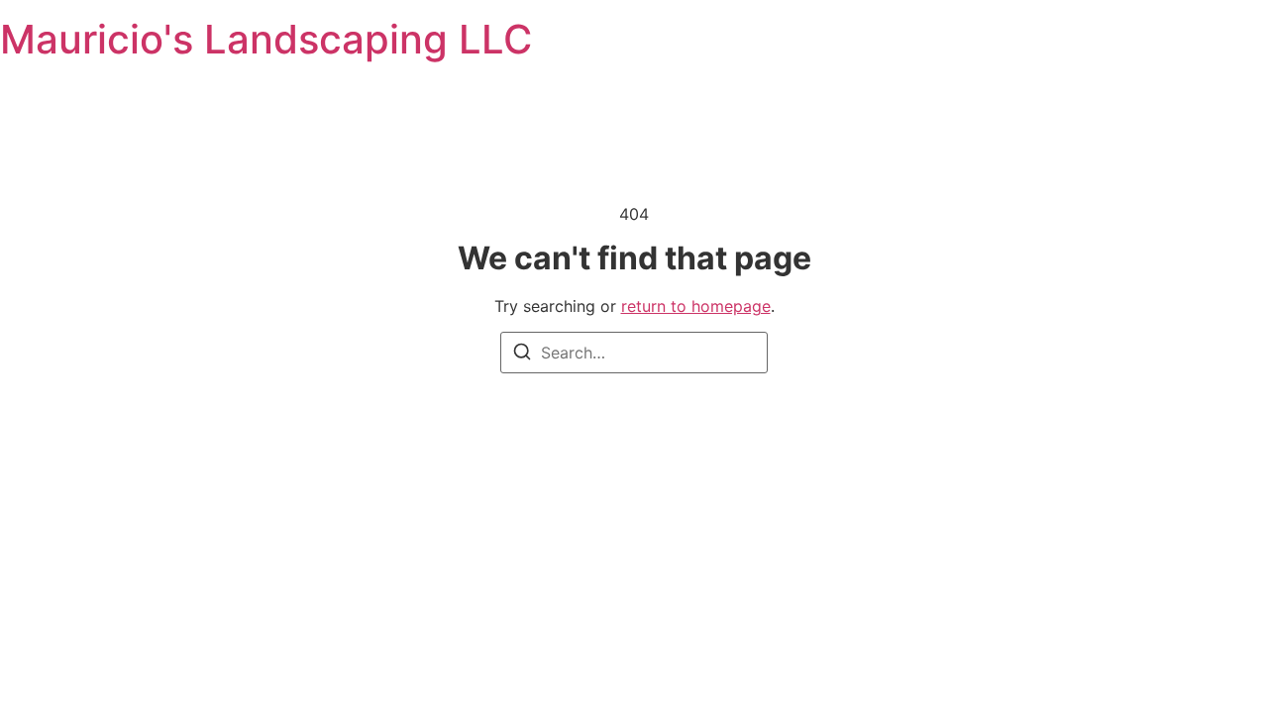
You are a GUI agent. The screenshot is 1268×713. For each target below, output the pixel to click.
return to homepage (696, 306)
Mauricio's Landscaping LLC (266, 39)
